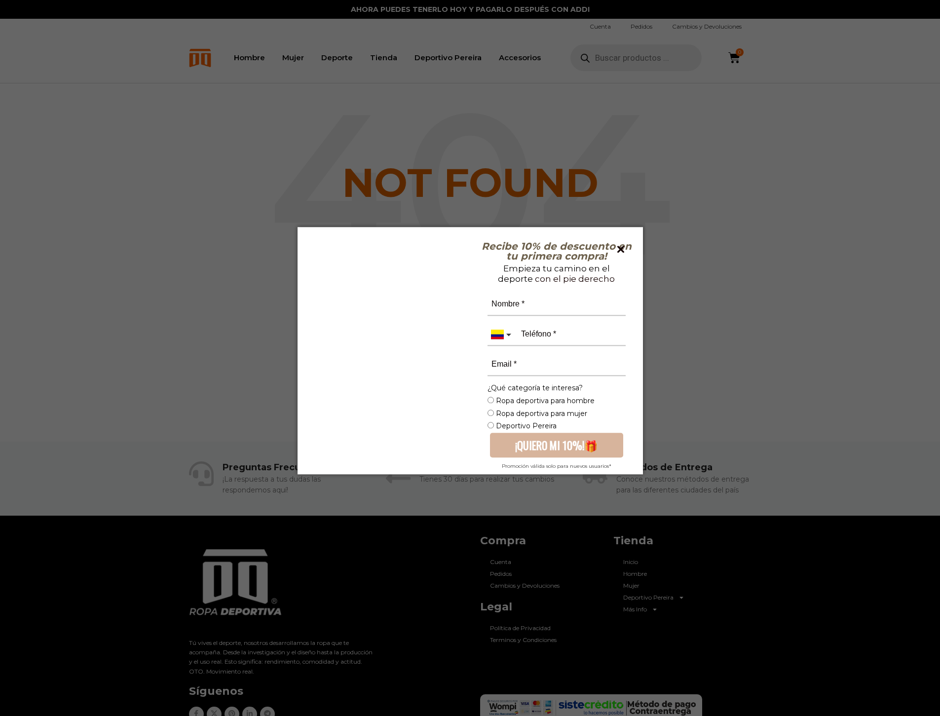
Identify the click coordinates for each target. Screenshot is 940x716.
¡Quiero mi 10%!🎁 (556, 444)
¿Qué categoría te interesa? (535, 387)
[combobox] (502, 334)
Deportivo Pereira (525, 426)
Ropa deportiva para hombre (544, 401)
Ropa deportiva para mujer (540, 414)
